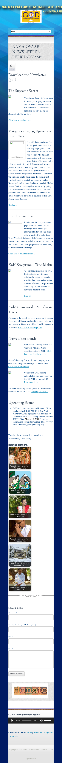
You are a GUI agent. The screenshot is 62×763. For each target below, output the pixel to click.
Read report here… (39, 391)
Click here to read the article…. (21, 253)
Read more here (31, 382)
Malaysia (13, 735)
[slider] (48, 720)
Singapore (48, 732)
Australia (37, 732)
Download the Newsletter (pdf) (27, 78)
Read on (27, 295)
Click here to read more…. (19, 120)
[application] (31, 721)
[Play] (12, 720)
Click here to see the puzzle (30, 327)
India (29, 732)
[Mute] (41, 720)
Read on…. (13, 205)
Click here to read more (18, 366)
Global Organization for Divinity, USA (31, 19)
